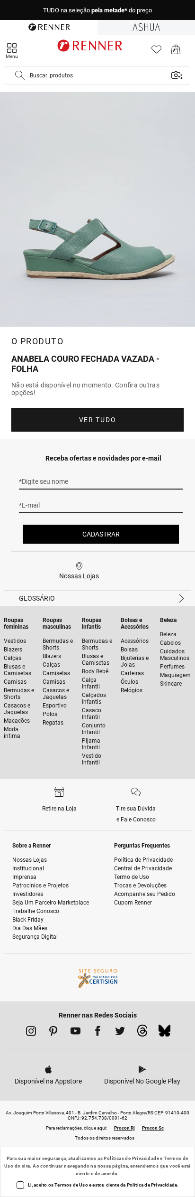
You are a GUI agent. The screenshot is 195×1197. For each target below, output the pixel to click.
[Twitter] (120, 1032)
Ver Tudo (97, 420)
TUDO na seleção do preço (97, 10)
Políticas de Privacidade (131, 1158)
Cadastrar (101, 534)
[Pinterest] (53, 1032)
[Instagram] (31, 1032)
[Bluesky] (164, 1033)
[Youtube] (75, 1032)
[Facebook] (98, 1032)
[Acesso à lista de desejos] (156, 52)
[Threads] (142, 1033)
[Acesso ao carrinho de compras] (176, 52)
